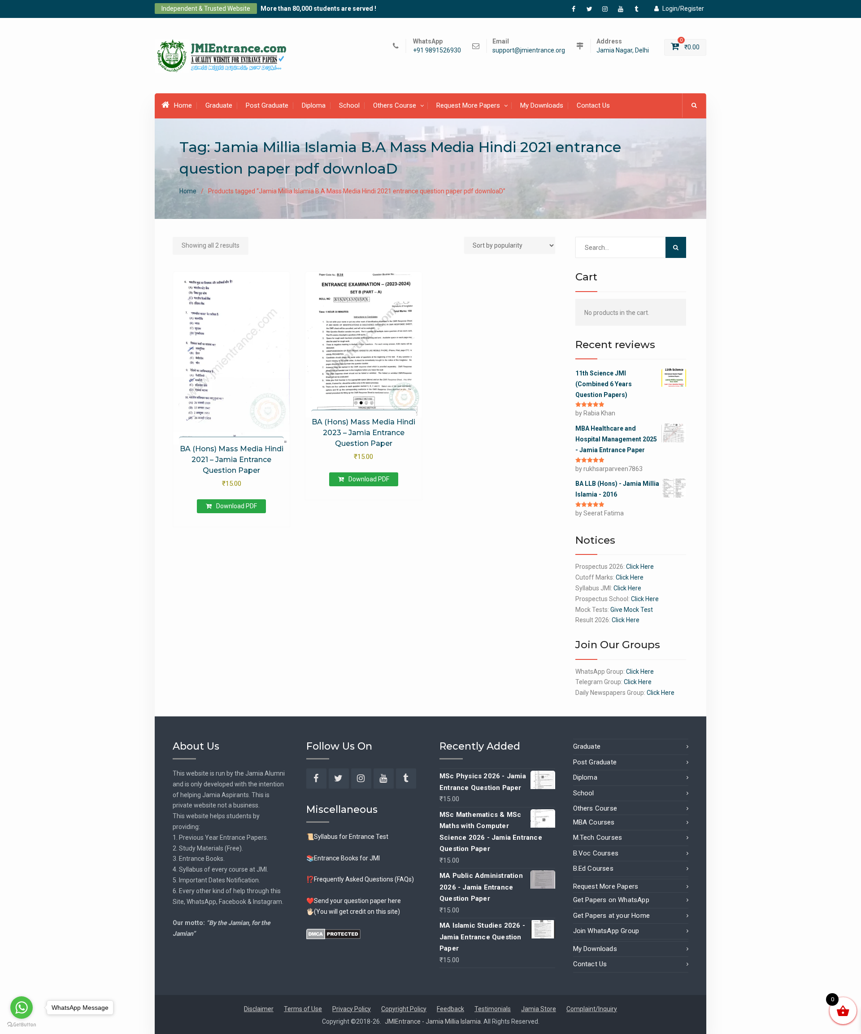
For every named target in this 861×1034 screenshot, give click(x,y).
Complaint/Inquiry (591, 1008)
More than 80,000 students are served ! (318, 8)
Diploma (314, 105)
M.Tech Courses (597, 837)
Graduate (218, 105)
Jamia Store (538, 1008)
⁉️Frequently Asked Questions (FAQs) (360, 879)
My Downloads (541, 105)
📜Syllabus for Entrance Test (347, 836)
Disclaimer (259, 1008)
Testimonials (492, 1008)
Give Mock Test (631, 609)
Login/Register (683, 8)
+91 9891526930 (437, 50)
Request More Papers (468, 105)
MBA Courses (594, 822)
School (349, 105)
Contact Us (593, 105)
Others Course (394, 105)
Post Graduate (267, 105)
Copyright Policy (403, 1008)
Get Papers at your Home (611, 916)
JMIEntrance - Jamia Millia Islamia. (434, 1021)
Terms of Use (303, 1008)
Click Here (640, 566)
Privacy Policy (351, 1008)
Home (183, 105)
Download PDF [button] (236, 506)
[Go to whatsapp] (21, 1007)
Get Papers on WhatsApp (611, 900)
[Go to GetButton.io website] (21, 1025)
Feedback (450, 1008)
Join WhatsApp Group (606, 931)
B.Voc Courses (596, 853)
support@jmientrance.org (528, 50)
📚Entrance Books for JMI (343, 858)
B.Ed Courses (593, 868)
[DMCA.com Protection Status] (333, 933)
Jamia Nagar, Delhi (622, 50)
